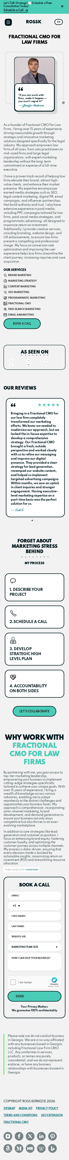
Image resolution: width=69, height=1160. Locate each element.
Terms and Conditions (21, 1115)
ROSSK (33, 22)
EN (58, 22)
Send (20, 996)
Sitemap (9, 1108)
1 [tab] (32, 520)
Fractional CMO (16, 1122)
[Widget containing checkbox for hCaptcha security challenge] (34, 982)
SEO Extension (52, 1115)
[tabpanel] (35, 457)
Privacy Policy (47, 1108)
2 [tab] (34, 520)
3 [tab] (36, 520)
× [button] (62, 6)
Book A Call (22, 323)
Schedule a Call (14, 10)
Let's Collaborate (34, 711)
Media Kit (25, 1108)
